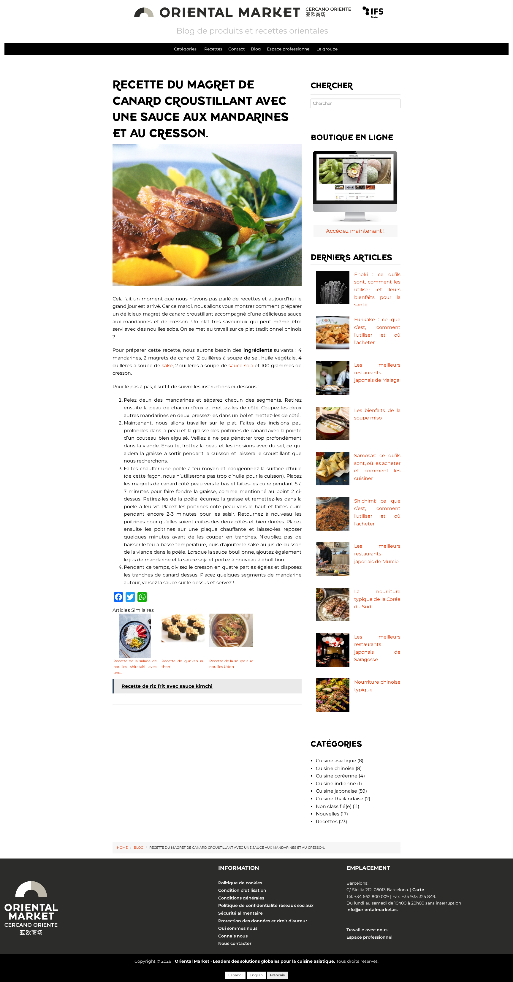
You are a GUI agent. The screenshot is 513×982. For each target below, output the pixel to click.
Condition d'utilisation (242, 890)
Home (122, 847)
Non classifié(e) (334, 806)
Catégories (185, 49)
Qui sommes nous (237, 928)
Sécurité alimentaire (240, 913)
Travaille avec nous (366, 929)
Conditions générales (241, 898)
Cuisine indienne (336, 783)
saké (167, 365)
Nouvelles (327, 814)
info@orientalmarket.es (372, 909)
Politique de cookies (240, 883)
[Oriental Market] (244, 12)
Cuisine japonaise (336, 791)
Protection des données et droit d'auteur (262, 921)
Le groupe (327, 49)
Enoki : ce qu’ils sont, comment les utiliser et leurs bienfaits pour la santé (377, 290)
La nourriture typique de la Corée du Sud (377, 599)
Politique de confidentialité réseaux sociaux (266, 905)
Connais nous (233, 936)
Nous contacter (234, 943)
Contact (236, 49)
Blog (256, 49)
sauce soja (241, 365)
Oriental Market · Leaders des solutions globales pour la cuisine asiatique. (255, 961)
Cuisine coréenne (336, 776)
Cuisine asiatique (336, 761)
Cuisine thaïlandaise (339, 799)
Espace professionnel (289, 49)
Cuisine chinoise (335, 768)
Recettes (213, 49)
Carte (418, 889)
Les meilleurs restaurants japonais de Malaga (377, 372)
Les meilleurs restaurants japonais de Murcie (377, 553)
